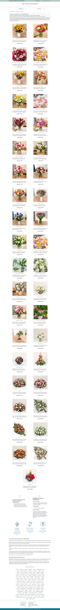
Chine (23, 575)
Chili (20, 575)
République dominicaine (39, 591)
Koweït (42, 582)
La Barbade (17, 584)
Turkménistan (18, 11)
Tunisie (24, 597)
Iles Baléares (18, 581)
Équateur (43, 576)
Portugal (25, 591)
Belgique (42, 572)
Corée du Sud (34, 575)
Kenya (34, 582)
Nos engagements (22, 604)
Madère (25, 585)
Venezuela (42, 597)
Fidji (28, 578)
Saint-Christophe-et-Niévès (33, 592)
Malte (32, 585)
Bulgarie (38, 573)
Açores (17, 569)
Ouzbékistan (38, 588)
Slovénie (21, 595)
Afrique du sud (21, 569)
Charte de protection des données (33, 605)
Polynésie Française (20, 591)
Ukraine (31, 597)
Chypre (26, 575)
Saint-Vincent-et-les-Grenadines (30, 594)
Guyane (25, 579)
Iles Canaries (28, 581)
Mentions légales (30, 603)
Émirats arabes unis (37, 576)
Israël (18, 582)
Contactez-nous (37, 0)
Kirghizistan (38, 582)
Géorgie (39, 578)
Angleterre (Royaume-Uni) (40, 569)
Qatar (34, 591)
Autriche (22, 572)
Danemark (24, 576)
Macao (17, 585)
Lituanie (38, 584)
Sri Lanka (25, 595)
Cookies (29, 606)
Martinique (38, 585)
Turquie (27, 597)
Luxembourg (42, 584)
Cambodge (42, 573)
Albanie (26, 569)
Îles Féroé (33, 581)
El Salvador (31, 576)
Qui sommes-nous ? (23, 603)
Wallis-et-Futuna (32, 598)
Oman (34, 588)
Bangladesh (38, 572)
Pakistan (42, 588)
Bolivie (18, 573)
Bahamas (30, 572)
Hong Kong (34, 579)
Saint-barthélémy (25, 592)
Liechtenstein (34, 584)
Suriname (35, 595)
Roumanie (19, 592)
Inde (36, 581)
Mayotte (43, 585)
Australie (18, 572)
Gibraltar (42, 578)
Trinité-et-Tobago (19, 597)
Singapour (17, 595)
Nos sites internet (22, 605)
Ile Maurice (42, 579)
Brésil (28, 573)
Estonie (21, 578)
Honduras (29, 579)
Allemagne (29, 569)
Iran (43, 581)
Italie (20, 582)
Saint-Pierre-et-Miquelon (20, 594)
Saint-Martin (40, 592)
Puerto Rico (30, 591)
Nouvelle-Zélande (29, 588)
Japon (27, 582)
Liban (30, 584)
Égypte (28, 576)
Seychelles (42, 594)
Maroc (35, 585)
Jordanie (31, 582)
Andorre (34, 569)
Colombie (29, 575)
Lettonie (26, 584)
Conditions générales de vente (32, 604)
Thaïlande (43, 595)
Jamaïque (24, 582)
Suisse (32, 595)
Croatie (43, 575)
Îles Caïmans (23, 581)
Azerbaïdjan (26, 572)
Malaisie (29, 585)
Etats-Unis (25, 578)
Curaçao (20, 576)
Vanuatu (38, 597)
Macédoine (21, 585)
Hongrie (38, 579)
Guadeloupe (21, 579)
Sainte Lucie (37, 594)
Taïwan (39, 595)
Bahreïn (34, 572)
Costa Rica (39, 575)
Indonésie (39, 581)
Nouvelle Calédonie (23, 588)
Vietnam (27, 598)
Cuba (17, 576)
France (35, 578)
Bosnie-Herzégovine (23, 573)
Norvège (17, 588)
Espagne (18, 578)
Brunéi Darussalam (33, 573)
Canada (17, 575)
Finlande (32, 578)
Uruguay (34, 597)
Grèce (17, 579)
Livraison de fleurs (12, 11)
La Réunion (22, 584)
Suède (29, 595)
